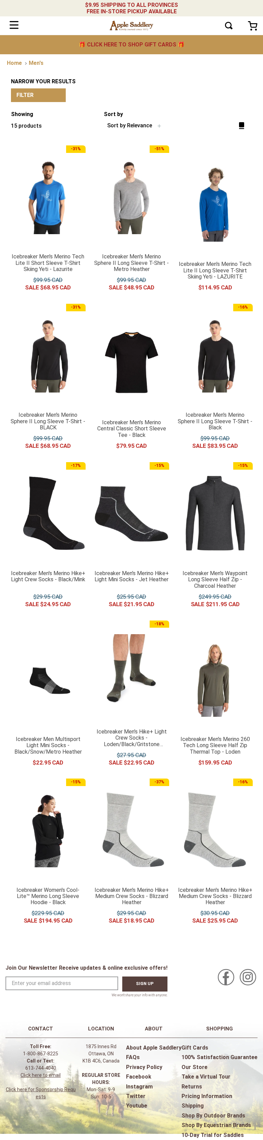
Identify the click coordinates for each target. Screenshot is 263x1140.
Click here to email (41, 1075)
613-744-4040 (40, 1068)
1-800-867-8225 (40, 1053)
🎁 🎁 (132, 44)
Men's (36, 63)
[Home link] (14, 63)
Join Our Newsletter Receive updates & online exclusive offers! (86, 968)
